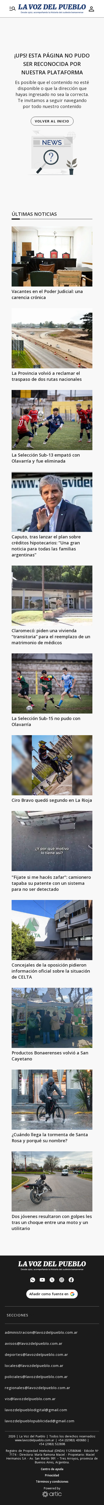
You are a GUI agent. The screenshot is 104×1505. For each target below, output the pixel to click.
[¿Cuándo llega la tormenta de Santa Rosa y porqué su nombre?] (52, 1100)
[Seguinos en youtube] (42, 1280)
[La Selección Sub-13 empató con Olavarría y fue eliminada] (52, 420)
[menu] (12, 8)
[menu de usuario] (91, 9)
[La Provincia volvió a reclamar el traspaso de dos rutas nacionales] (52, 338)
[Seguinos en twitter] (52, 1280)
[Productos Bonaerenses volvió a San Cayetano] (52, 1018)
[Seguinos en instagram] (61, 1280)
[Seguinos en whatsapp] (32, 1280)
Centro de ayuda (52, 1469)
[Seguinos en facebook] (71, 1280)
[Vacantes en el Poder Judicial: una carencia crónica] (52, 256)
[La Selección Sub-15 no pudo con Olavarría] (52, 683)
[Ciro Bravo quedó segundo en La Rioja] (52, 765)
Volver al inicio (52, 121)
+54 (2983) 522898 (52, 1444)
